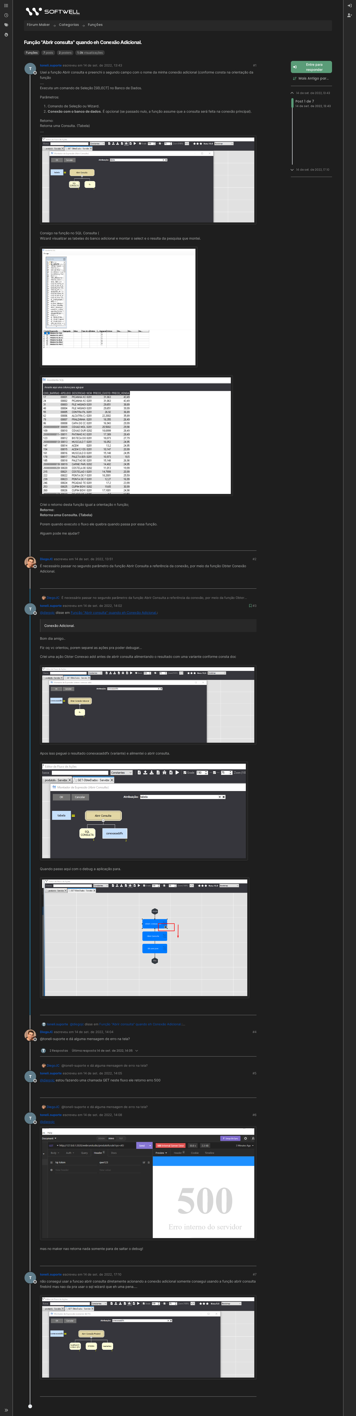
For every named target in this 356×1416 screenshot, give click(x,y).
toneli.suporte (51, 65)
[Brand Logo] (53, 11)
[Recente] (6, 15)
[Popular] (6, 35)
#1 (254, 65)
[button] (6, 1410)
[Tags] (6, 25)
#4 (254, 1032)
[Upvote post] (236, 545)
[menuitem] (349, 6)
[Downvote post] (252, 545)
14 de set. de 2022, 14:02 (102, 606)
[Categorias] (6, 6)
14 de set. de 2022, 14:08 (102, 1115)
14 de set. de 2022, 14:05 (102, 1073)
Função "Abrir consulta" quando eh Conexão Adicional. (114, 612)
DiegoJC (46, 559)
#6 (254, 1115)
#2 (254, 559)
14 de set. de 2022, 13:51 (94, 559)
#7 (254, 1274)
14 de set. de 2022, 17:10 (102, 1274)
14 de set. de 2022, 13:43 (102, 65)
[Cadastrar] (349, 15)
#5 (254, 1073)
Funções (32, 52)
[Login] (349, 6)
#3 (254, 606)
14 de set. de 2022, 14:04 (94, 1032)
